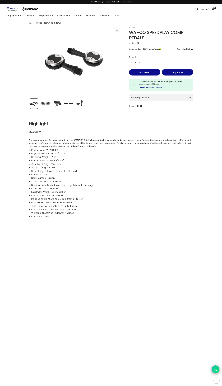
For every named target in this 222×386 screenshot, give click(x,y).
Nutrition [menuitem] (90, 15)
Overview (35, 132)
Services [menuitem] (103, 15)
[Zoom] (117, 30)
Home (31, 23)
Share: (132, 106)
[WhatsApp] (141, 106)
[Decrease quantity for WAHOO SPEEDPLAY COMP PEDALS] (131, 62)
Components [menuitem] (44, 15)
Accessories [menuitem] (62, 15)
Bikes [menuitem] (29, 15)
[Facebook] (137, 106)
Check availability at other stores (152, 87)
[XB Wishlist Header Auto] (207, 9)
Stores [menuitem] (116, 15)
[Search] (196, 9)
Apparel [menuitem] (78, 15)
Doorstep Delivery (140, 97)
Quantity (133, 57)
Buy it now (178, 72)
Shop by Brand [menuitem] (13, 15)
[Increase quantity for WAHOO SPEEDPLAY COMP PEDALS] (140, 62)
